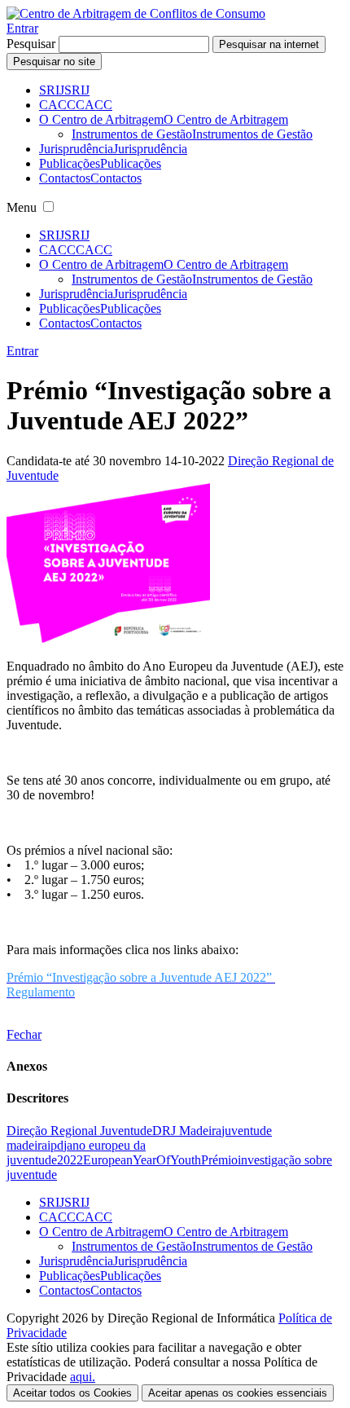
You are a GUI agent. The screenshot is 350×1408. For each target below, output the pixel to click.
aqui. (82, 1377)
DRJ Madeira (186, 1130)
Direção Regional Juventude (79, 1130)
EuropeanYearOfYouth (142, 1160)
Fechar (24, 1034)
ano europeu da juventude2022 (76, 1152)
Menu (22, 207)
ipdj (57, 1145)
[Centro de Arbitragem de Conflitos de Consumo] (136, 13)
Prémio (219, 1160)
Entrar (22, 28)
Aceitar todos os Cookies (72, 1393)
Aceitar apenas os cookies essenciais (237, 1393)
